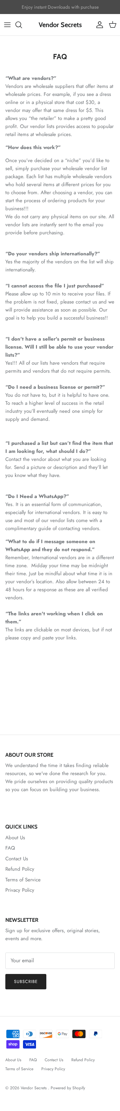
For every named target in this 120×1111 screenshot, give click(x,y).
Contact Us (16, 858)
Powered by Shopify (68, 1088)
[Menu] (7, 24)
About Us (15, 837)
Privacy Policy (19, 890)
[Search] (22, 24)
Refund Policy (19, 869)
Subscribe (26, 981)
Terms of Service (23, 879)
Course (64, 9)
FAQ (10, 848)
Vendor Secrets (34, 1088)
